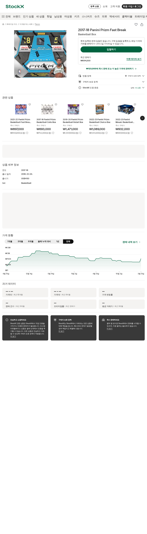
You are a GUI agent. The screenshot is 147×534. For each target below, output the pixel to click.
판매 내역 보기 (130, 242)
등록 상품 (94, 6)
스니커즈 (87, 16)
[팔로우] (136, 24)
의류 (104, 16)
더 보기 (27, 336)
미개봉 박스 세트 (26, 24)
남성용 (58, 16)
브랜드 (17, 16)
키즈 (77, 16)
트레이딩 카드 (11, 24)
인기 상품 (28, 16)
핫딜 (49, 16)
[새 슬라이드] (142, 118)
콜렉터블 (127, 16)
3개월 (20, 241)
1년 (57, 241)
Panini (37, 24)
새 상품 (40, 16)
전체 (8, 16)
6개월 (30, 241)
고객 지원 (115, 6)
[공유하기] (142, 24)
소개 (106, 7)
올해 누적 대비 (44, 241)
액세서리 (114, 16)
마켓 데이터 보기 (133, 59)
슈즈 (97, 16)
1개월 (9, 241)
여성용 (68, 16)
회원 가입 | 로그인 (132, 6)
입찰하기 (111, 49)
